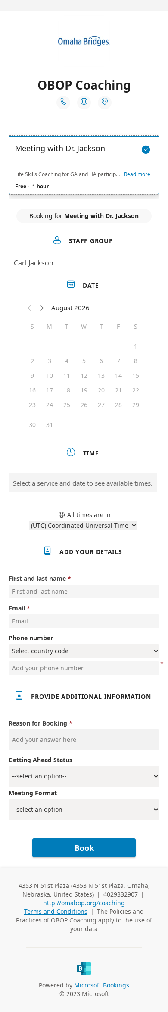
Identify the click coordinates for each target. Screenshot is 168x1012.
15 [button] (135, 375)
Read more (137, 174)
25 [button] (66, 405)
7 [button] (118, 361)
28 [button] (118, 405)
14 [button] (118, 375)
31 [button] (49, 424)
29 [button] (135, 405)
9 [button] (32, 375)
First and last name (37, 578)
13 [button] (101, 375)
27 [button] (101, 405)
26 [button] (84, 405)
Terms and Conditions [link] (55, 911)
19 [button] (84, 390)
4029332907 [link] (120, 894)
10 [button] (49, 375)
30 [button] (32, 424)
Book (84, 848)
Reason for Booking (38, 723)
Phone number (31, 638)
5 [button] (84, 361)
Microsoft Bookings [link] (101, 985)
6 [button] (101, 361)
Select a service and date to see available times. (82, 483)
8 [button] (135, 361)
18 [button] (66, 390)
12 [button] (84, 375)
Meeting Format (33, 793)
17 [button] (49, 390)
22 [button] (135, 390)
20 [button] (101, 390)
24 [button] (49, 405)
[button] (30, 307)
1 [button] (135, 346)
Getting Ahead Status (40, 760)
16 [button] (32, 390)
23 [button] (32, 405)
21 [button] (118, 390)
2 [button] (32, 361)
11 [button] (66, 375)
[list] (84, 167)
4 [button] (66, 361)
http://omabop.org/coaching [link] (84, 903)
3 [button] (49, 361)
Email (17, 608)
